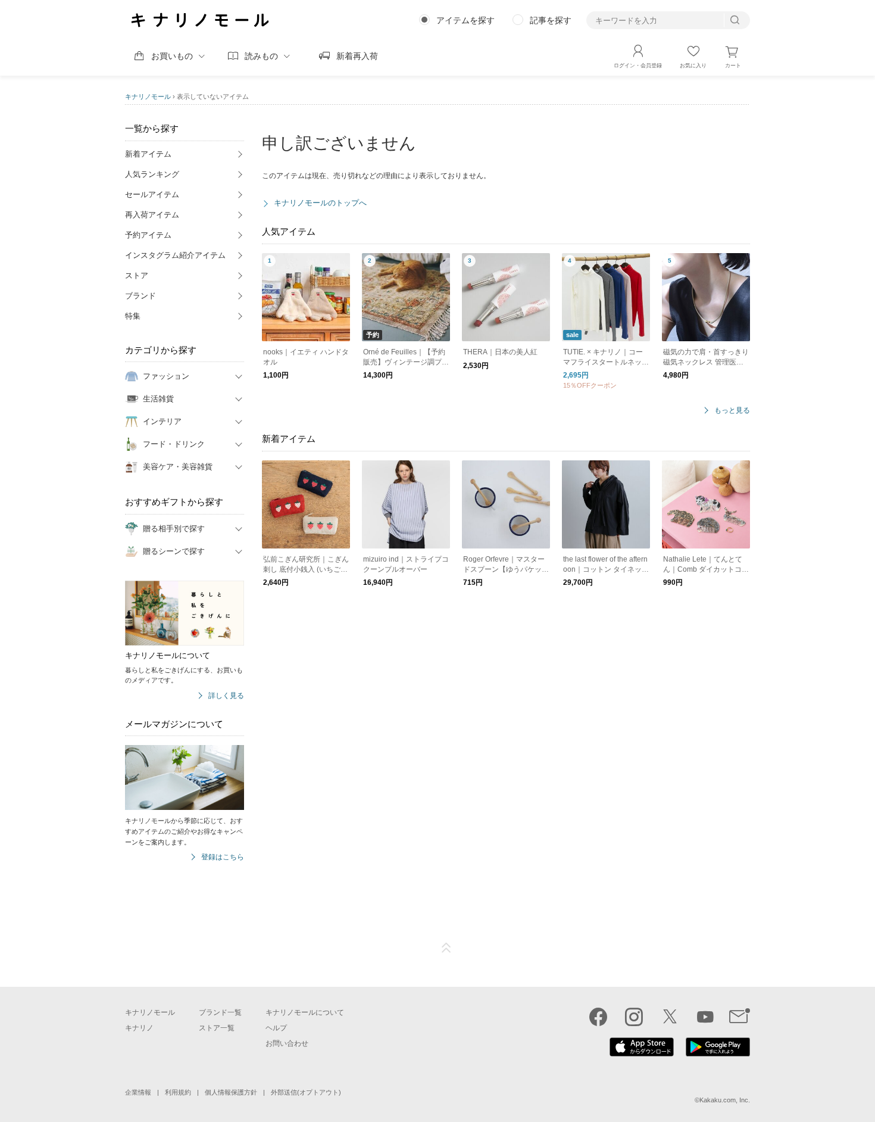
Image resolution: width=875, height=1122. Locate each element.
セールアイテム (152, 194)
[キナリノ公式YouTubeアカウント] (705, 1016)
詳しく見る (226, 696)
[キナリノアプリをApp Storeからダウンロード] (642, 1053)
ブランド (140, 295)
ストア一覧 (217, 1028)
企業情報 (138, 1092)
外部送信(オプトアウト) (306, 1092)
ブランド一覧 (220, 1012)
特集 (132, 315)
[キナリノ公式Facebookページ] (598, 1016)
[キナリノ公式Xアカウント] (670, 1016)
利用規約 (178, 1092)
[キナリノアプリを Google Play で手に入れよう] (718, 1053)
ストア (136, 275)
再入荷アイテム (152, 214)
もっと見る (732, 410)
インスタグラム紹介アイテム (175, 255)
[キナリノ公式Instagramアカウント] (634, 1016)
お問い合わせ (286, 1043)
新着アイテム (148, 153)
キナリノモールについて (304, 1012)
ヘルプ (276, 1028)
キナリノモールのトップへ (320, 202)
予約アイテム (148, 234)
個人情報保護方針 (231, 1092)
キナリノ (139, 1028)
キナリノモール (148, 96)
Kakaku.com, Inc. (724, 1100)
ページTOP (446, 948)
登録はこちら (222, 857)
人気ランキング (152, 174)
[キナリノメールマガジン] (739, 1016)
